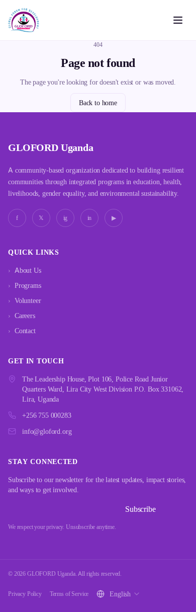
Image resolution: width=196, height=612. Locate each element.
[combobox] (125, 594)
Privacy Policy (25, 593)
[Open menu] (178, 20)
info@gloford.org (46, 431)
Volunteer (24, 300)
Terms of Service (69, 593)
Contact (22, 330)
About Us (24, 270)
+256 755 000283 (46, 415)
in (89, 217)
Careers (21, 315)
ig (65, 217)
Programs (24, 285)
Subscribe (140, 509)
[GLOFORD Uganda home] (23, 20)
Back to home (98, 102)
